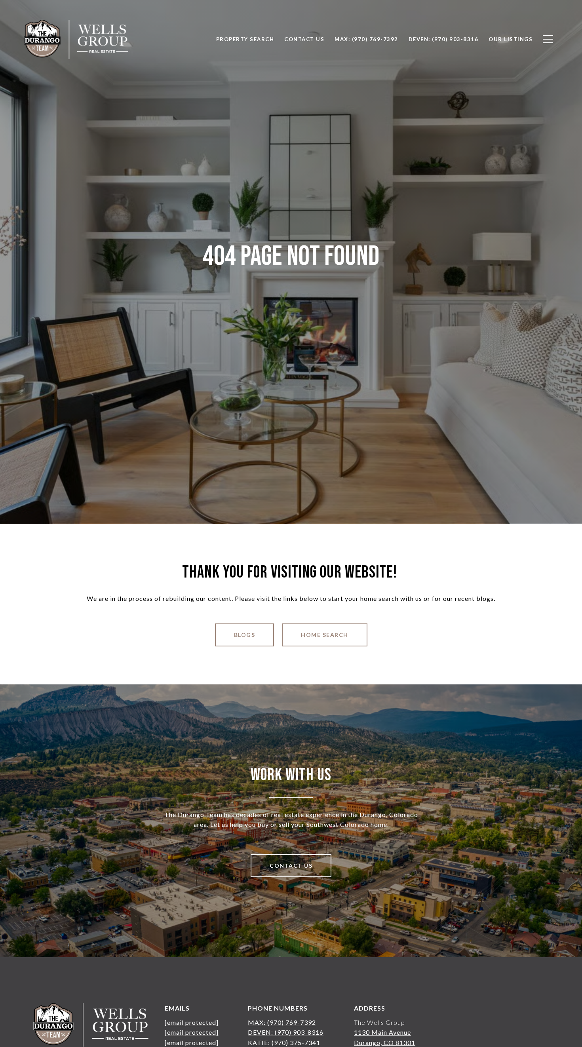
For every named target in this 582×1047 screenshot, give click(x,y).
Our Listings (511, 39)
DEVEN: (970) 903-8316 (285, 1032)
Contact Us (291, 865)
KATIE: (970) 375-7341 (284, 1042)
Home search (324, 634)
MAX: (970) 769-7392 (282, 1022)
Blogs (244, 634)
